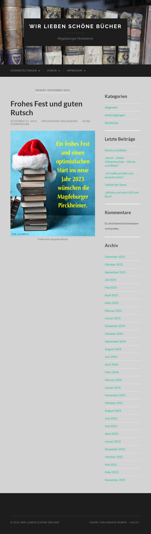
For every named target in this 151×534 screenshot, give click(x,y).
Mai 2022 (111, 464)
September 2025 (115, 272)
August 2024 (113, 349)
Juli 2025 (110, 279)
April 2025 (111, 295)
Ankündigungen (115, 115)
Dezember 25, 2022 (23, 121)
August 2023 (113, 410)
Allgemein (111, 107)
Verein (52, 70)
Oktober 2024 (114, 333)
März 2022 (112, 472)
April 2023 (111, 433)
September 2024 (115, 341)
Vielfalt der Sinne (115, 184)
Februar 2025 (113, 310)
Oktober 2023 (114, 403)
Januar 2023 (113, 441)
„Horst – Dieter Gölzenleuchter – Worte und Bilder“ (120, 161)
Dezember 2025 (115, 256)
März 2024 (112, 372)
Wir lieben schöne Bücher (75, 26)
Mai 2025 (111, 287)
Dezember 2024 (115, 326)
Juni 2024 (111, 356)
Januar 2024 (113, 387)
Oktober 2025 (114, 264)
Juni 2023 (111, 418)
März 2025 (112, 303)
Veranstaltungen (23, 70)
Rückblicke (111, 122)
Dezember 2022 (115, 449)
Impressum (74, 70)
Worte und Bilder (116, 150)
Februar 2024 (113, 380)
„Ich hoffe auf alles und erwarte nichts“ (119, 175)
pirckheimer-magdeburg (59, 121)
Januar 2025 (113, 318)
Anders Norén (116, 522)
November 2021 (115, 480)
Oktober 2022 (114, 457)
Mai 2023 (111, 426)
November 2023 (115, 395)
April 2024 (111, 364)
